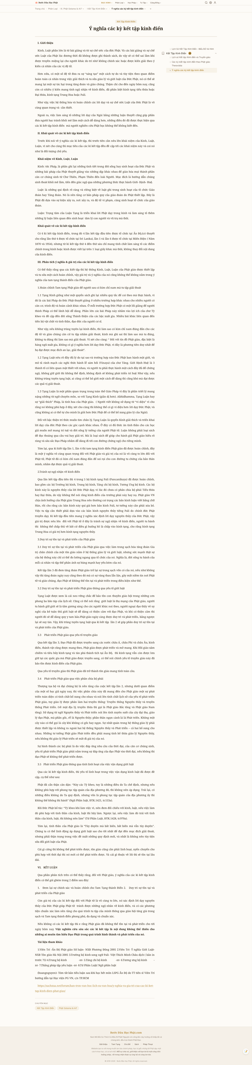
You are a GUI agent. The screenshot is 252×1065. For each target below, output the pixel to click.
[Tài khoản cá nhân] (215, 3)
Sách (137, 1044)
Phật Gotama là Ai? (68, 1008)
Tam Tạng (115, 1044)
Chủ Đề (127, 1044)
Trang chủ (40, 8)
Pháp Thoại (148, 1044)
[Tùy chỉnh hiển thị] (211, 3)
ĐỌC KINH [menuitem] (106, 3)
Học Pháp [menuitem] (132, 3)
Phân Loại (53, 8)
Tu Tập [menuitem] (143, 3)
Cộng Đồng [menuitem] (155, 3)
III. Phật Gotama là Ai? (71, 8)
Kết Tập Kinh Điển (96, 8)
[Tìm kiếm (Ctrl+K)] (206, 3)
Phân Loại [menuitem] (120, 3)
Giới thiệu (103, 1044)
